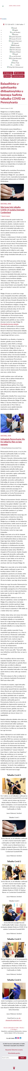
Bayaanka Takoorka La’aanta (14, 1050)
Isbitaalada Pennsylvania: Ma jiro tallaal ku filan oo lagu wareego (13, 441)
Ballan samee (20, 73)
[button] (14, 28)
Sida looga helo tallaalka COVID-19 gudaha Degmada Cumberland (12, 210)
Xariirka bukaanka (18, 76)
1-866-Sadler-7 (20, 24)
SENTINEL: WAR (6, 203)
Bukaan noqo (8, 73)
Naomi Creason (6, 216)
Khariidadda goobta (14, 1053)
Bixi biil (7, 76)
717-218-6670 (9, 24)
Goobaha (4, 18)
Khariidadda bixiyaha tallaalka (10, 324)
